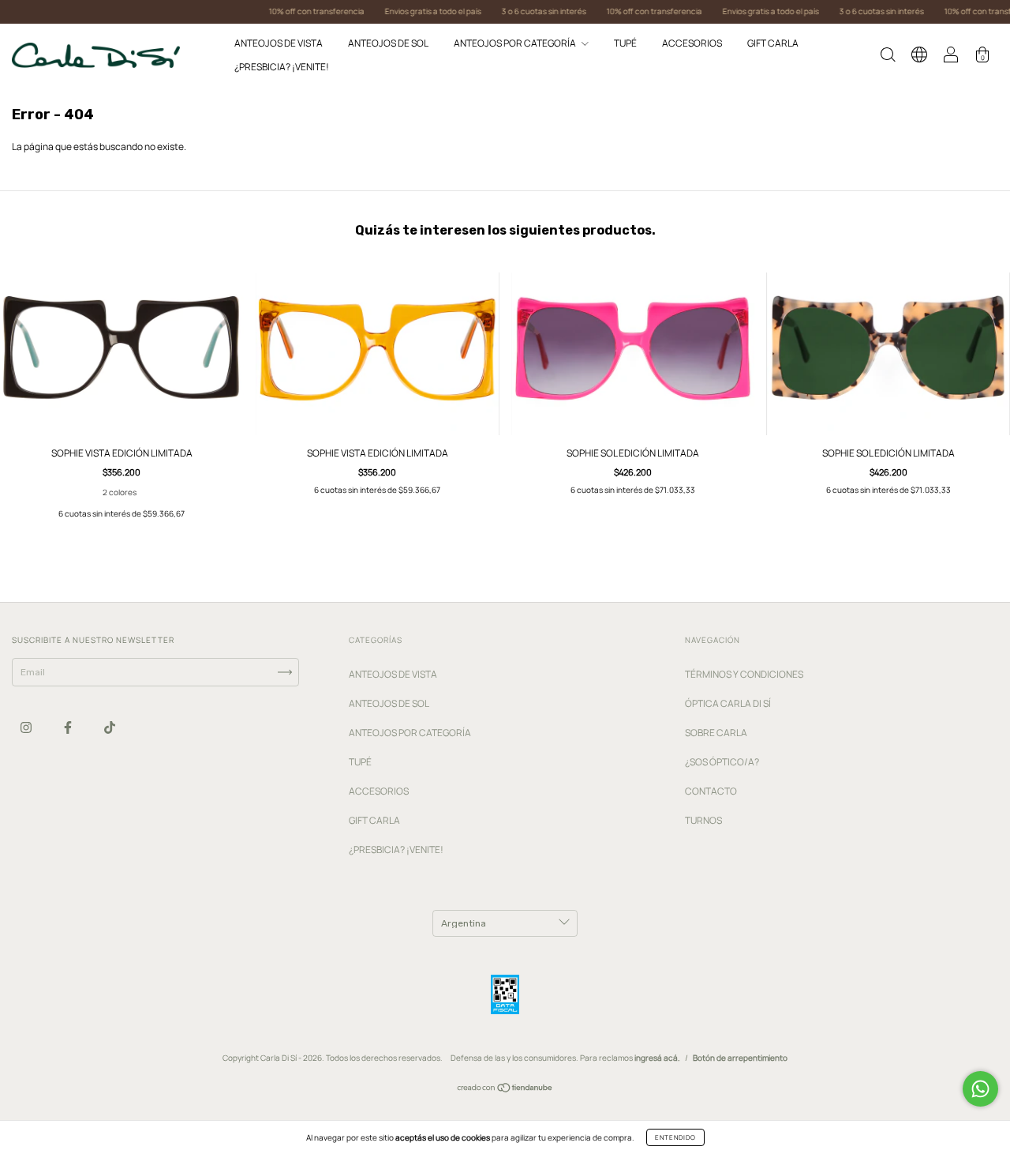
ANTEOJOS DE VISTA (278, 43)
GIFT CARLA (773, 43)
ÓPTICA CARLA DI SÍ (728, 703)
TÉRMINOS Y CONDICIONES (744, 674)
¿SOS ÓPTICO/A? (722, 762)
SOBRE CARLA (716, 732)
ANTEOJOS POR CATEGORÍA (516, 43)
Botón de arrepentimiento (740, 1057)
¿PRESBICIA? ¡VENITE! (281, 66)
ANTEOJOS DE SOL (388, 43)
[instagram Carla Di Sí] (27, 728)
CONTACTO (711, 791)
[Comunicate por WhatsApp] (980, 1089)
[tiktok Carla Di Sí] (109, 728)
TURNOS (703, 820)
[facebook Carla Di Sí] (69, 728)
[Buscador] (888, 57)
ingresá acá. (657, 1057)
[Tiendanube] (505, 1089)
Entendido (675, 1137)
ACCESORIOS (692, 43)
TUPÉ (625, 43)
